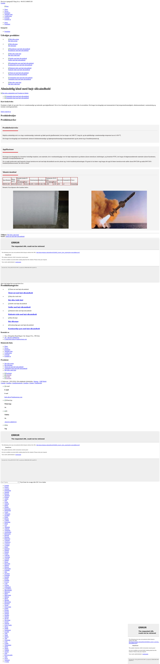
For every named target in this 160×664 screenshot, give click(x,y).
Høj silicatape (12, 46)
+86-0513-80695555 (10, 422)
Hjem (6, 9)
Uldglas (31, 383)
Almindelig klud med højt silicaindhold (19, 79)
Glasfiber (8, 383)
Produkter (7, 13)
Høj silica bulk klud (14, 55)
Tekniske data (8, 14)
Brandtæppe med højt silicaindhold (18, 50)
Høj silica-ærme (12, 41)
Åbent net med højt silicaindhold (17, 74)
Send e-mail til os (6, 111)
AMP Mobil (42, 381)
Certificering (8, 16)
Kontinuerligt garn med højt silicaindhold (20, 65)
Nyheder (7, 18)
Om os (6, 11)
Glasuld (3, 383)
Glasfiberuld (38, 383)
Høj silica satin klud (14, 84)
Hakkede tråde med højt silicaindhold (19, 70)
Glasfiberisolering (17, 383)
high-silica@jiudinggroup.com (13, 397)
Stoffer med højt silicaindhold (16, 60)
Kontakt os (7, 19)
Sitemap (36, 381)
